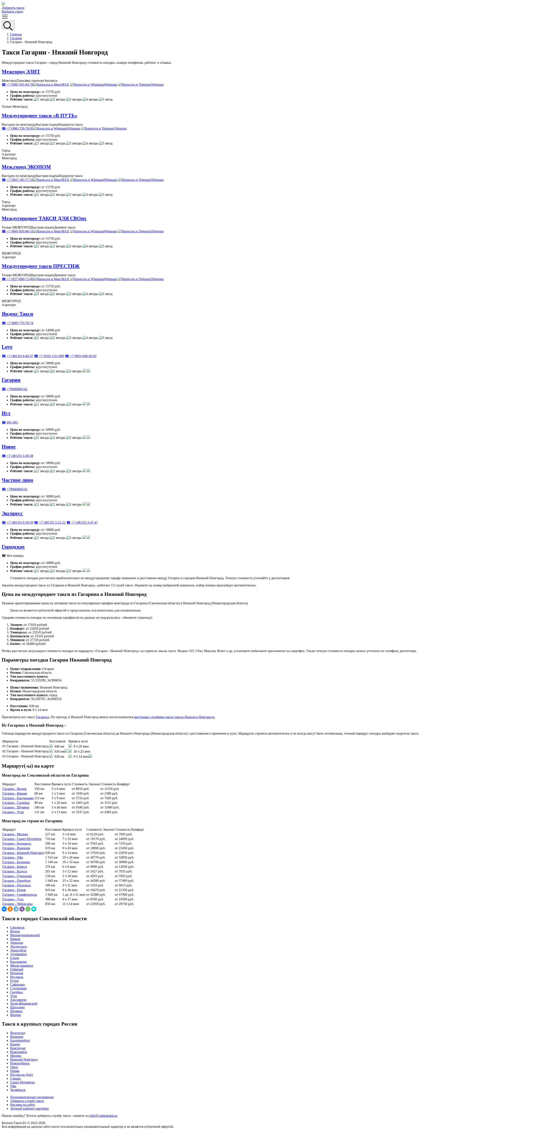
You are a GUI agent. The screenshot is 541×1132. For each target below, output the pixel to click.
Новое (9, 446)
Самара (15, 1078)
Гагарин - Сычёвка (16, 802)
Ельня (14, 958)
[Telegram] (16, 909)
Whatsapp (110, 84)
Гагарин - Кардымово (18, 798)
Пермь (14, 1071)
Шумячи (16, 1011)
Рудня (14, 981)
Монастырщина (21, 965)
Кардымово (18, 961)
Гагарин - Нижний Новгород (23, 853)
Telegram (157, 84)
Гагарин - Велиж (14, 789)
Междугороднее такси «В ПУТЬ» (39, 115)
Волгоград (17, 1033)
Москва (15, 1055)
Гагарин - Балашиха (16, 843)
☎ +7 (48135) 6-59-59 (17, 522)
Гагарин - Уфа (12, 857)
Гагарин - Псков (14, 890)
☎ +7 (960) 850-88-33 (17, 231)
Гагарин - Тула (12, 899)
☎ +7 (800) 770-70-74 (17, 323)
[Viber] (22, 909)
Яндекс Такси (17, 314)
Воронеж (16, 1036)
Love (7, 346)
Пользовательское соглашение (32, 1097)
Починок (16, 973)
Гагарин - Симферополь (19, 894)
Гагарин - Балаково (16, 862)
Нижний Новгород (24, 1059)
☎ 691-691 (10, 422)
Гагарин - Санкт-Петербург (22, 839)
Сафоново (17, 984)
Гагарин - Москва (15, 834)
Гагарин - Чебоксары (17, 904)
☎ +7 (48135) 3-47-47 (82, 522)
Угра (13, 996)
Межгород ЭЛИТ (21, 71)
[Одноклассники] (10, 909)
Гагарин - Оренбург (16, 880)
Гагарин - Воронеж (16, 848)
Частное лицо (17, 480)
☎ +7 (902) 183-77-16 (17, 180)
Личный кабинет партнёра (29, 1108)
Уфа (13, 1086)
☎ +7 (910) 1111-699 (49, 356)
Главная (16, 34)
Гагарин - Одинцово (17, 876)
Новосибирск (20, 1063)
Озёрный (16, 969)
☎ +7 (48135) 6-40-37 (17, 356)
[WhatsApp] (27, 909)
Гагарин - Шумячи (15, 807)
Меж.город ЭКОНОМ (26, 167)
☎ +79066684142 (14, 389)
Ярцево (15, 1015)
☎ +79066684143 (14, 489)
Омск (14, 1067)
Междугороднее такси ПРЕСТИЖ (41, 266)
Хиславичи (18, 1000)
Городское (13, 546)
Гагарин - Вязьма (14, 793)
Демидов (16, 942)
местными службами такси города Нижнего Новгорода (174, 717)
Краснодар (18, 1048)
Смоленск (17, 927)
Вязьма (15, 939)
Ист (6, 413)
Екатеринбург (20, 1040)
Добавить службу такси (27, 1101)
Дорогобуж (18, 950)
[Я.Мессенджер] (33, 909)
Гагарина (42, 717)
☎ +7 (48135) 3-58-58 (17, 456)
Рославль (16, 977)
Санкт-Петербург (22, 1082)
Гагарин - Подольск (16, 885)
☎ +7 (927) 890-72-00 (17, 279)
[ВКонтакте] (4, 909)
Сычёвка (16, 992)
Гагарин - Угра (13, 812)
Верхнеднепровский (25, 935)
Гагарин (16, 38)
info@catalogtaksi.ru (103, 1115)
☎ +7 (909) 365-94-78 (17, 84)
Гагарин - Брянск (14, 866)
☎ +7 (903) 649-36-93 (80, 356)
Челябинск (18, 1090)
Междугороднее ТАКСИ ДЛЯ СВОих (44, 218)
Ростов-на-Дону (21, 1074)
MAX (65, 84)
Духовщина (18, 954)
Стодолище (18, 988)
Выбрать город (12, 11)
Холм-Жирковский (23, 1003)
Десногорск (18, 946)
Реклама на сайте (22, 1104)
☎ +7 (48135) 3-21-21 (50, 522)
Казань (15, 1044)
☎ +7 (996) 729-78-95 (17, 128)
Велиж (15, 931)
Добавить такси (13, 8)
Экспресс (12, 513)
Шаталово (17, 1007)
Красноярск (18, 1052)
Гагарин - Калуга (14, 871)
